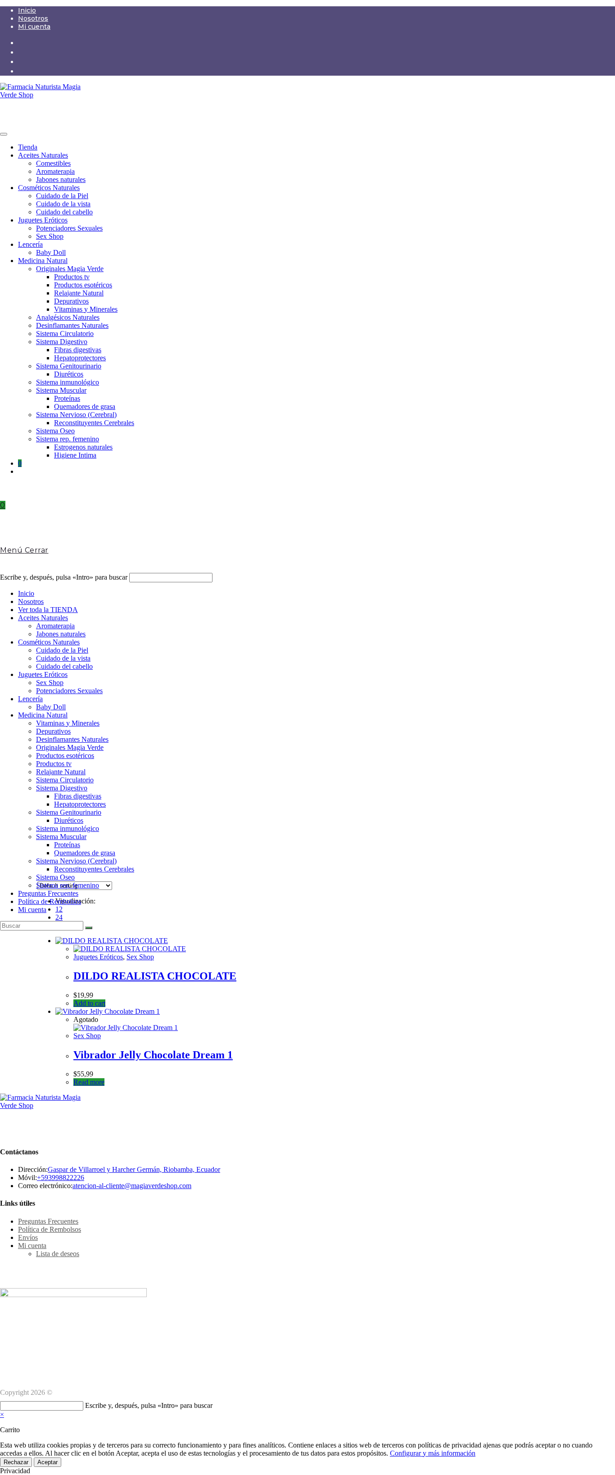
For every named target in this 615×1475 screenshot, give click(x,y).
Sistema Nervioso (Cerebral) (76, 414)
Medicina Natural (43, 260)
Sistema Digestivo (61, 341)
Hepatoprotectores (80, 358)
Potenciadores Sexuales (69, 228)
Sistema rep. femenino (67, 439)
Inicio (27, 10)
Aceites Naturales (43, 155)
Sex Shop (49, 236)
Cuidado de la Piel (62, 196)
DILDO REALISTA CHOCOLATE (154, 976)
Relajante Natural (79, 293)
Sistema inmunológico (67, 382)
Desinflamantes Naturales (72, 325)
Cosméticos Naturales (49, 187)
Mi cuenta (34, 27)
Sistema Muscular (61, 390)
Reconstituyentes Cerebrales (94, 423)
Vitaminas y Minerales (86, 309)
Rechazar (16, 1462)
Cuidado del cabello (64, 212)
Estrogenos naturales (83, 447)
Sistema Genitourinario (68, 366)
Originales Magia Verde (70, 268)
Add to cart (89, 1003)
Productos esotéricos (83, 285)
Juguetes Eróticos (43, 220)
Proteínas (67, 398)
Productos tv (72, 277)
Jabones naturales (61, 179)
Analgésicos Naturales (67, 317)
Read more (88, 1082)
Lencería (30, 244)
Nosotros (33, 18)
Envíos (28, 1237)
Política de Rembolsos (49, 901)
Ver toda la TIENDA (48, 609)
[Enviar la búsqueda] (88, 927)
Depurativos (71, 301)
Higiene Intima (75, 455)
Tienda (27, 147)
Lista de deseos (57, 1253)
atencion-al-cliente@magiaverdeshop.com (131, 1185)
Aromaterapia (55, 171)
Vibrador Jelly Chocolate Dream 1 (153, 1055)
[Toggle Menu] (3, 134)
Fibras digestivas (77, 350)
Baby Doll (51, 252)
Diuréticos (68, 374)
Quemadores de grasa (84, 406)
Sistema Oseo (55, 431)
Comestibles (53, 163)
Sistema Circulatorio (65, 333)
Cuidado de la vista (63, 204)
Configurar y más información (432, 1453)
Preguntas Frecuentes (48, 893)
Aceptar (47, 1462)
